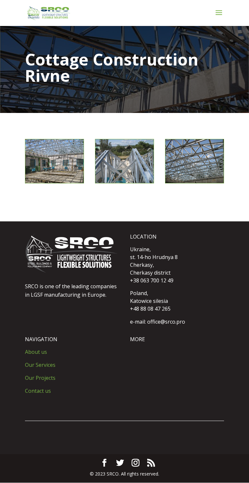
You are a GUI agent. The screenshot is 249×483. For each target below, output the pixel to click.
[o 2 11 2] (124, 181)
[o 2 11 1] (54, 181)
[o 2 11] (194, 181)
